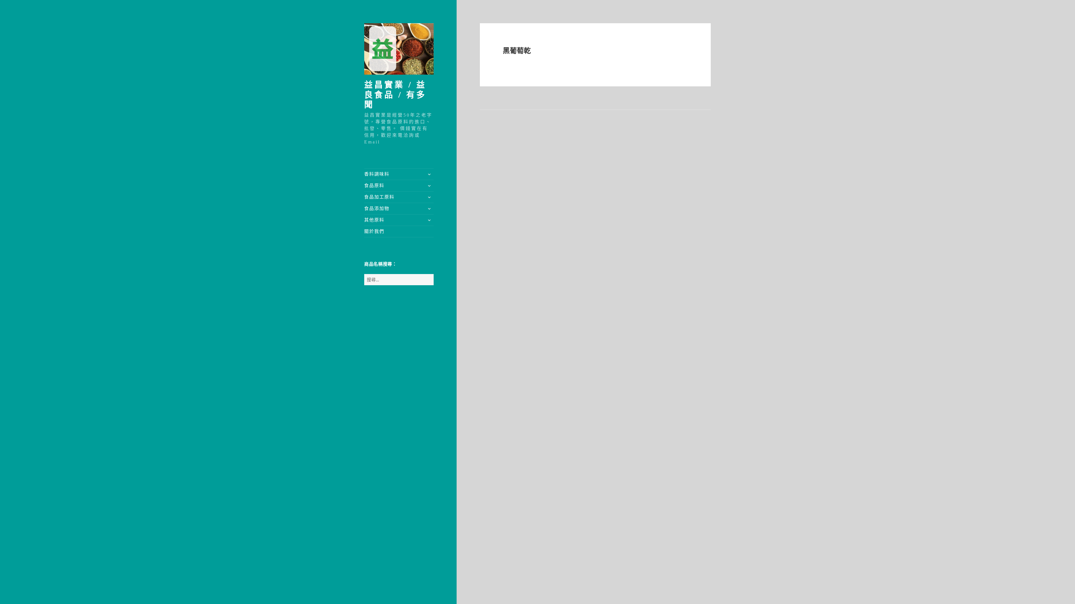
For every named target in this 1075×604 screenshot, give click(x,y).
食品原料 (374, 185)
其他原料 (374, 220)
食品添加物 (376, 208)
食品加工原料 (379, 197)
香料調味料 (376, 174)
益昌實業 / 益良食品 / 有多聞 (395, 94)
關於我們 (374, 231)
